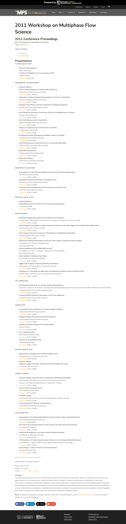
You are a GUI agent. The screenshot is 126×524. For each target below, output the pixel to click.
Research (81, 12)
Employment (79, 7)
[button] (20, 504)
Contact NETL (92, 519)
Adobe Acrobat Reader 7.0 (86, 495)
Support (88, 7)
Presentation (23, 78)
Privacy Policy (68, 517)
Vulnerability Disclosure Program (98, 517)
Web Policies (68, 519)
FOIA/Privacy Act (93, 514)
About (61, 12)
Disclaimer (22, 53)
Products (70, 12)
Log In (103, 7)
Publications (92, 12)
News (53, 12)
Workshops (103, 12)
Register (96, 7)
